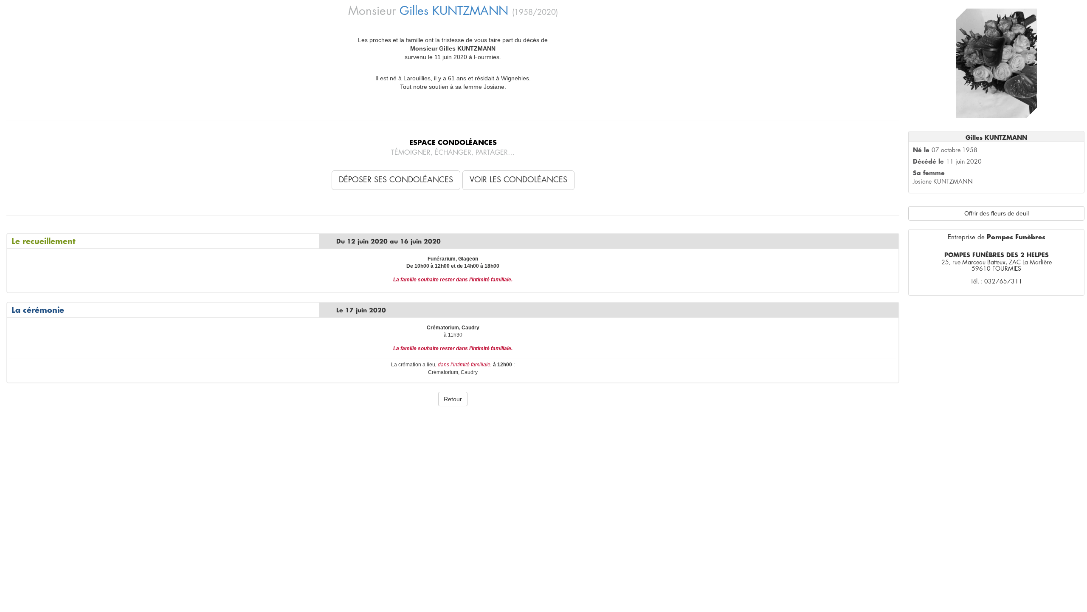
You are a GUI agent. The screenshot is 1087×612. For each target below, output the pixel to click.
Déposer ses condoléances (396, 180)
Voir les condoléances (518, 180)
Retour (453, 399)
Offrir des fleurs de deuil (996, 213)
